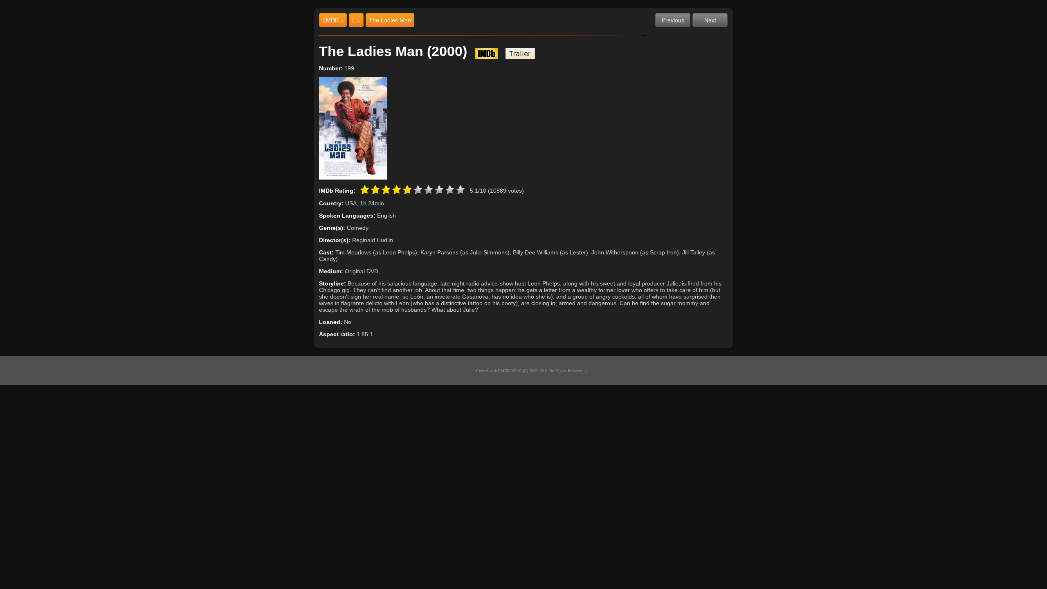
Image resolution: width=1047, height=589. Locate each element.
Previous (673, 20)
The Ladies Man (390, 20)
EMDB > (333, 20)
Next (710, 20)
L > (356, 20)
